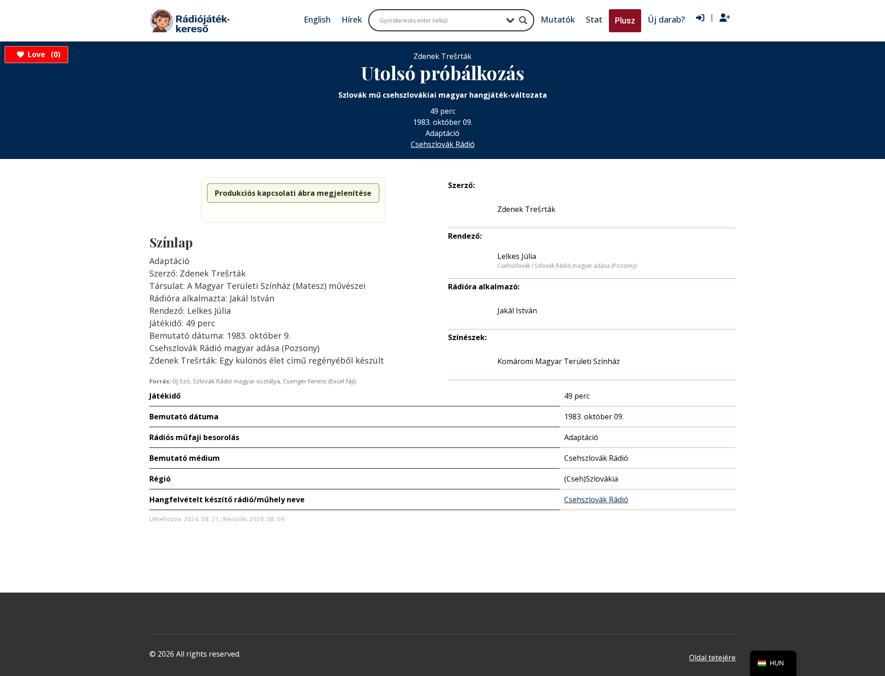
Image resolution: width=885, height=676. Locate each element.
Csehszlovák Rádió (443, 144)
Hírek (352, 19)
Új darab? (666, 19)
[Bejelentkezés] (700, 18)
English (317, 19)
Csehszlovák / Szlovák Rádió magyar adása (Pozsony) (567, 266)
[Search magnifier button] (523, 20)
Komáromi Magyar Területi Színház (558, 361)
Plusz (625, 20)
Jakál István (517, 311)
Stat (594, 19)
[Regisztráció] (725, 18)
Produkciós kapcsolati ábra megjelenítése (293, 193)
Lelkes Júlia (516, 256)
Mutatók (558, 19)
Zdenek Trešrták (526, 209)
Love (43, 54)
